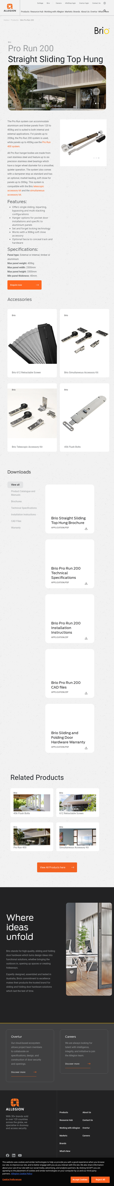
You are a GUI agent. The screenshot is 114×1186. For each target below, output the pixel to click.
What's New (103, 11)
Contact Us (88, 1120)
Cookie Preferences (11, 1179)
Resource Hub (36, 11)
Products (25, 11)
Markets (68, 11)
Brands (76, 11)
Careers (86, 1135)
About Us (85, 11)
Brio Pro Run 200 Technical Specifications (66, 573)
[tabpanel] (74, 619)
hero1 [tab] (94, 158)
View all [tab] (15, 484)
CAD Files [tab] (16, 521)
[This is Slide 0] (95, 103)
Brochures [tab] (16, 501)
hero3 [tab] (98, 158)
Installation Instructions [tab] (23, 514)
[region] (57, 1172)
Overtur (93, 11)
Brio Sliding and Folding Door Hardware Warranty (68, 737)
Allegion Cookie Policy (21, 1173)
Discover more (18, 1072)
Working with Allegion (54, 11)
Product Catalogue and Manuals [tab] (23, 493)
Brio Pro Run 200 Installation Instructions (66, 628)
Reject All (100, 1179)
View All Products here (52, 867)
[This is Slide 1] (98, 103)
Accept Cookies (80, 1179)
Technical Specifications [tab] (24, 508)
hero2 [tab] (96, 158)
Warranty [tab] (16, 527)
